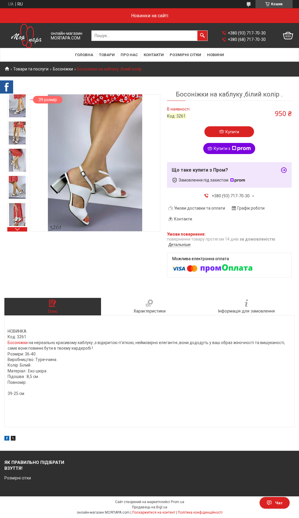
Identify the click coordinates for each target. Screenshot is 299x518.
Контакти (154, 55)
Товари (107, 55)
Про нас (129, 55)
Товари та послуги (30, 69)
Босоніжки (63, 69)
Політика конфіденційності (200, 512)
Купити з (222, 148)
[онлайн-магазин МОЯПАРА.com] (26, 35)
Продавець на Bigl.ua (149, 507)
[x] (13, 439)
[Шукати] (202, 36)
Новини (215, 55)
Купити (232, 132)
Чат (279, 502)
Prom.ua (177, 502)
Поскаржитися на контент (153, 512)
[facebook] (6, 439)
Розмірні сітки (185, 55)
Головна (84, 55)
